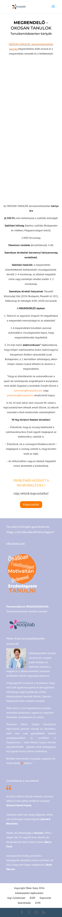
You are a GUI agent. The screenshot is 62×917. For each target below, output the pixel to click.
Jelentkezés (24, 902)
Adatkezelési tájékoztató (29, 893)
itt (22, 763)
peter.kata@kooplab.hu (20, 395)
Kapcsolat (31, 504)
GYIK (38, 902)
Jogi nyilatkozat (16, 897)
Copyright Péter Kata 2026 (29, 888)
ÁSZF (32, 897)
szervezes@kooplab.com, (28, 390)
